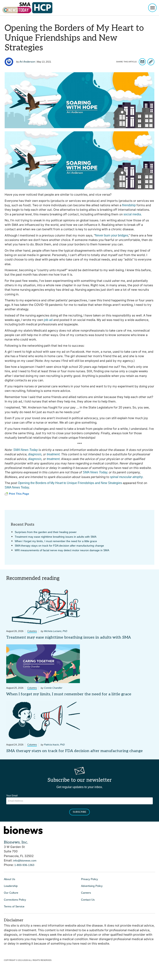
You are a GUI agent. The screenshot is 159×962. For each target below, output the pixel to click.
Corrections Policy (15, 899)
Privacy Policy (89, 879)
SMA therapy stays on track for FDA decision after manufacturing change (59, 545)
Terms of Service (14, 906)
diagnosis (34, 454)
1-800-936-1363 (24, 865)
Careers (86, 892)
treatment (53, 454)
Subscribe (79, 812)
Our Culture (11, 892)
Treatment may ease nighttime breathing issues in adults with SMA (55, 536)
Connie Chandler (53, 688)
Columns (32, 631)
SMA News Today (25, 449)
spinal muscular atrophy (126, 477)
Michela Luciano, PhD (55, 631)
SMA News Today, (95, 472)
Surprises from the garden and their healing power (46, 532)
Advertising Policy (92, 885)
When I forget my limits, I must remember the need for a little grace (56, 541)
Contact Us (88, 899)
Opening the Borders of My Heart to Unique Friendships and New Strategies (70, 483)
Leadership (11, 885)
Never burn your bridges (111, 235)
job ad (48, 320)
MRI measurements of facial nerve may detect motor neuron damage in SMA (62, 550)
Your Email (12, 795)
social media (132, 214)
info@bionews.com (24, 860)
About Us (9, 879)
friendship (129, 205)
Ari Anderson (27, 61)
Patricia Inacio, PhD (54, 744)
